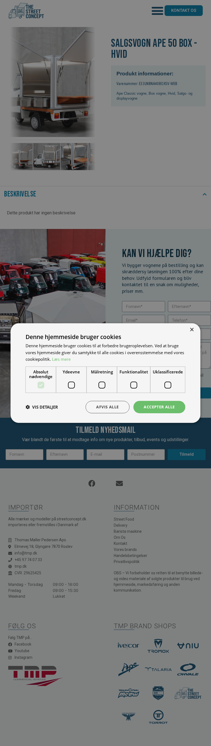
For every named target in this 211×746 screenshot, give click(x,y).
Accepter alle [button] (159, 406)
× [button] (192, 329)
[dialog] (105, 373)
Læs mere (61, 359)
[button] (42, 407)
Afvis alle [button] (107, 406)
